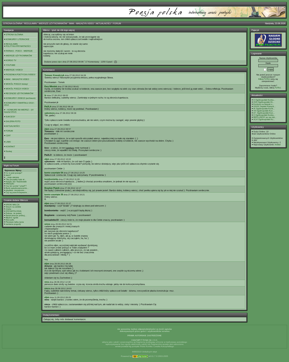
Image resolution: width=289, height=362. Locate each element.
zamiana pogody (13, 224)
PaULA (48, 106)
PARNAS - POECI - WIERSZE (19, 51)
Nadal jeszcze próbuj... (16, 215)
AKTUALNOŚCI (103, 23)
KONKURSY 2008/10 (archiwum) (20, 98)
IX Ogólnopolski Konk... (264, 108)
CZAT (8, 135)
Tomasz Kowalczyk (54, 75)
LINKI (8, 142)
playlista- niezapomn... (16, 190)
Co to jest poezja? (14, 173)
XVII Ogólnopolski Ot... (263, 102)
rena (46, 282)
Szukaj (9, 151)
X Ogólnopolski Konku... (264, 100)
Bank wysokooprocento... (17, 188)
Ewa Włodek (50, 86)
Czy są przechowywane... (17, 192)
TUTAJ (278, 88)
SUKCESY (10, 117)
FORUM (117, 23)
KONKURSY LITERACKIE (17, 39)
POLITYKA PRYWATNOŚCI (18, 46)
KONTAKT (10, 146)
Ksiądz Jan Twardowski (16, 182)
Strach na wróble (13, 207)
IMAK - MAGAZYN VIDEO (81, 23)
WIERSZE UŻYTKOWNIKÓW (53, 23)
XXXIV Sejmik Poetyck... (264, 106)
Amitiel (278, 145)
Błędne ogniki (12, 218)
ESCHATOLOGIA (13, 211)
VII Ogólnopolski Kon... (263, 111)
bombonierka (51, 179)
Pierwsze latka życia (15, 222)
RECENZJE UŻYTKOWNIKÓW (19, 93)
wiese (47, 224)
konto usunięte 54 (53, 172)
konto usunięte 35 (53, 194)
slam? (8, 175)
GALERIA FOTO (13, 121)
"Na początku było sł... (16, 179)
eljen (60, 62)
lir (45, 95)
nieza (47, 288)
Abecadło (10, 220)
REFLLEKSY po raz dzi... (264, 117)
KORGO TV (11, 60)
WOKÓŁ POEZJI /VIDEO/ (17, 89)
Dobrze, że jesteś (13, 213)
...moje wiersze (12, 177)
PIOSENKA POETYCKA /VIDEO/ (20, 74)
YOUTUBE (10, 65)
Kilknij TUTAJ (264, 79)
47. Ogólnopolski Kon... (264, 113)
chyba (8, 209)
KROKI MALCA (12, 205)
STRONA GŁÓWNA (12, 23)
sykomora (49, 113)
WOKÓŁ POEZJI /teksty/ (17, 84)
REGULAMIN (30, 23)
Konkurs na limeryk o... (263, 104)
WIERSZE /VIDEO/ (14, 70)
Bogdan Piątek (52, 188)
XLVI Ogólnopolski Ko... (264, 119)
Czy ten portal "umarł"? (16, 186)
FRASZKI (10, 184)
